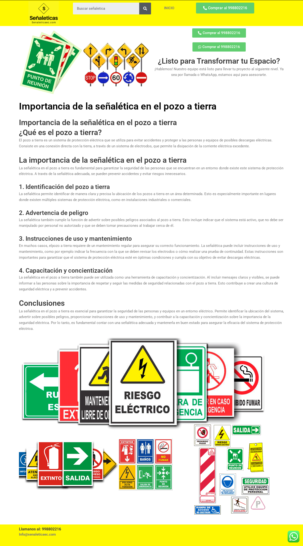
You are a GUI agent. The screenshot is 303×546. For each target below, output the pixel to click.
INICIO (169, 8)
